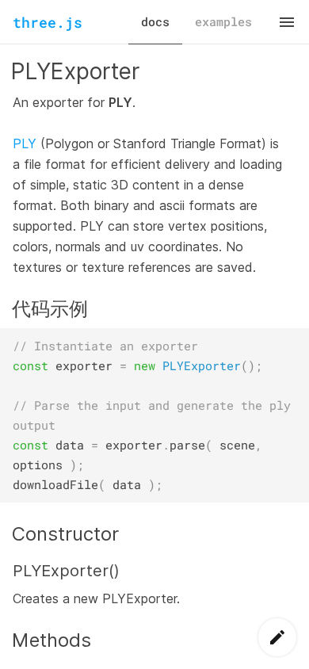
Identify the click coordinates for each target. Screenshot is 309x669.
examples (223, 21)
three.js (47, 22)
